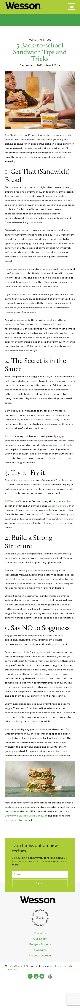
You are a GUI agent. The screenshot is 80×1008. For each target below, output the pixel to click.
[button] (71, 6)
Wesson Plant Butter (61, 444)
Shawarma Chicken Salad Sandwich (26, 815)
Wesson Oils (15, 501)
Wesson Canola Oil (59, 505)
